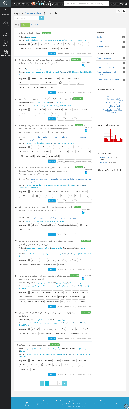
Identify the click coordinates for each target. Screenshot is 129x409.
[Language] (121, 4)
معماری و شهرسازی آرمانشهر (50, 323)
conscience (104, 107)
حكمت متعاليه (113, 103)
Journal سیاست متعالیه (105, 63)
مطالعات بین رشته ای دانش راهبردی (52, 354)
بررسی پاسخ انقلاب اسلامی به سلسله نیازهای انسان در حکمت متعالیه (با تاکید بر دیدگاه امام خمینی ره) (59, 138)
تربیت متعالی (43, 221)
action (116, 104)
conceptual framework (118, 110)
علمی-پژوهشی (104, 157)
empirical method (102, 102)
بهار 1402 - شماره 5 (31, 221)
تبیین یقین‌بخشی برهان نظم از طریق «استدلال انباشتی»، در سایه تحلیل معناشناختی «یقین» (60, 180)
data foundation (113, 97)
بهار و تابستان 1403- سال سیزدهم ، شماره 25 (40, 185)
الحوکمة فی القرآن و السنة (58, 40)
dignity (111, 96)
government (121, 100)
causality (108, 111)
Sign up (21, 3)
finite (104, 112)
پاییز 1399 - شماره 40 (32, 354)
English (103, 46)
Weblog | (46, 401)
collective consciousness (115, 99)
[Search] (106, 3)
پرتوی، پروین (61, 320)
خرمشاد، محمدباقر (75, 283)
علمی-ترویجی (103, 162)
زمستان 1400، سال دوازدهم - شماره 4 (38, 286)
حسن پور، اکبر (43, 348)
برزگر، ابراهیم (61, 283)
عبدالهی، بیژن (31, 348)
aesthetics (118, 108)
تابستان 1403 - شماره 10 (33, 106)
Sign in (14, 3)
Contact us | (88, 401)
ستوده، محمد (31, 37)
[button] (86, 62)
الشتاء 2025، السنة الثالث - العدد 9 (36, 40)
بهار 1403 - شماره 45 (32, 143)
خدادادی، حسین (57, 248)
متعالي (108, 110)
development (115, 114)
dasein (104, 109)
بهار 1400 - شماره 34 (32, 323)
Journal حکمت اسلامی (105, 67)
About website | (77, 401)
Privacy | (96, 401)
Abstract (60, 53)
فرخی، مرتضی (43, 283)
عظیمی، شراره (43, 320)
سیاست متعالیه (45, 143)
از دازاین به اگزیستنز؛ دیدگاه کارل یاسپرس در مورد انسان (46, 98)
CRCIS (78, 404)
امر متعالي (113, 112)
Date (26, 25)
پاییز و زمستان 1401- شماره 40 (35, 254)
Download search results (38, 25)
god (118, 106)
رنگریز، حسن (55, 348)
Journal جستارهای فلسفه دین (108, 79)
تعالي (111, 106)
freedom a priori (112, 116)
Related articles (69, 53)
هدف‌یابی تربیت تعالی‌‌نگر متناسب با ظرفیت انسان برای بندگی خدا (55, 218)
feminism (118, 98)
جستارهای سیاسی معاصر (60, 286)
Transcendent (33, 13)
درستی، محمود (43, 102)
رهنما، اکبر (60, 102)
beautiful (104, 104)
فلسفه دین (55, 72)
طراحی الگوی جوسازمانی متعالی (34, 345)
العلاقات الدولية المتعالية (30, 33)
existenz (119, 109)
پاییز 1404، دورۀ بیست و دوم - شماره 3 (38, 72)
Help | (69, 401)
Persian (99, 37)
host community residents (106, 114)
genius (108, 96)
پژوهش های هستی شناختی (66, 185)
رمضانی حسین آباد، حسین (36, 69)
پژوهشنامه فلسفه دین (54, 254)
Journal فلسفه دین (104, 58)
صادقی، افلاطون (43, 248)
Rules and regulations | (58, 401)
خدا (108, 99)
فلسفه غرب (47, 106)
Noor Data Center (79, 406)
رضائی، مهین (31, 248)
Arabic (99, 42)
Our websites (104, 401)
